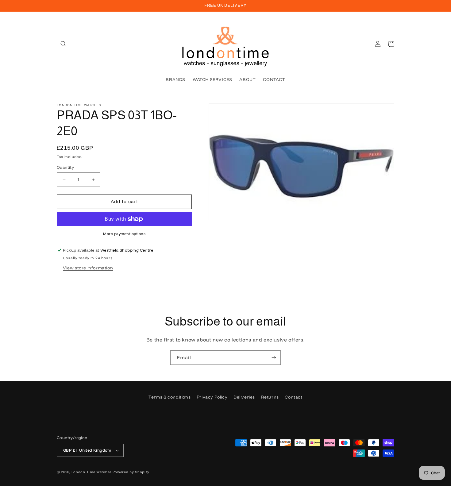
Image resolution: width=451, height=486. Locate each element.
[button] (63, 44)
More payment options (124, 233)
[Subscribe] (273, 357)
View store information (88, 268)
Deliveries (244, 397)
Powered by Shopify (131, 472)
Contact (293, 397)
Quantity (65, 167)
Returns (270, 397)
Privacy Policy (212, 397)
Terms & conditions (169, 397)
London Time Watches (91, 472)
